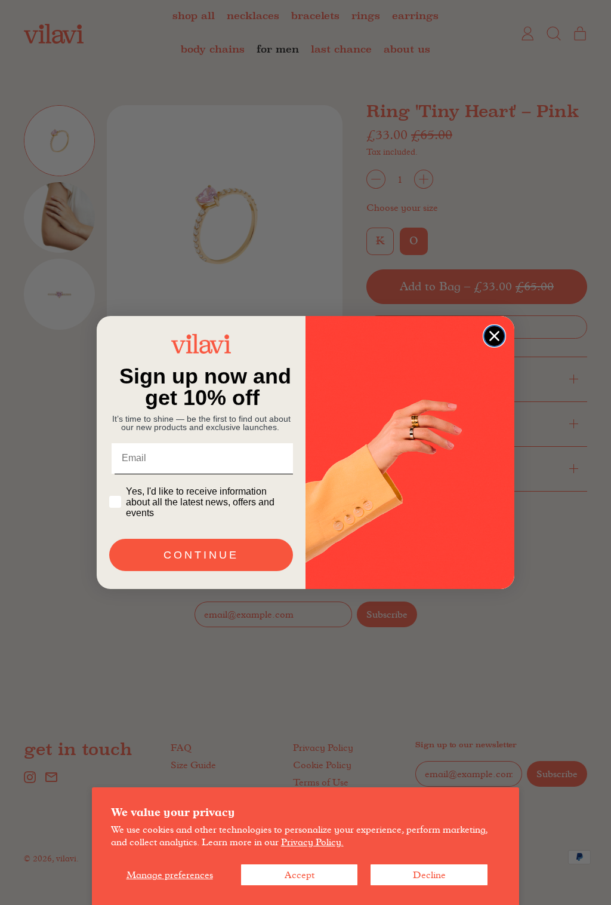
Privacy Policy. (312, 842)
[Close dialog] (494, 336)
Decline (429, 875)
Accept (299, 875)
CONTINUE (201, 555)
